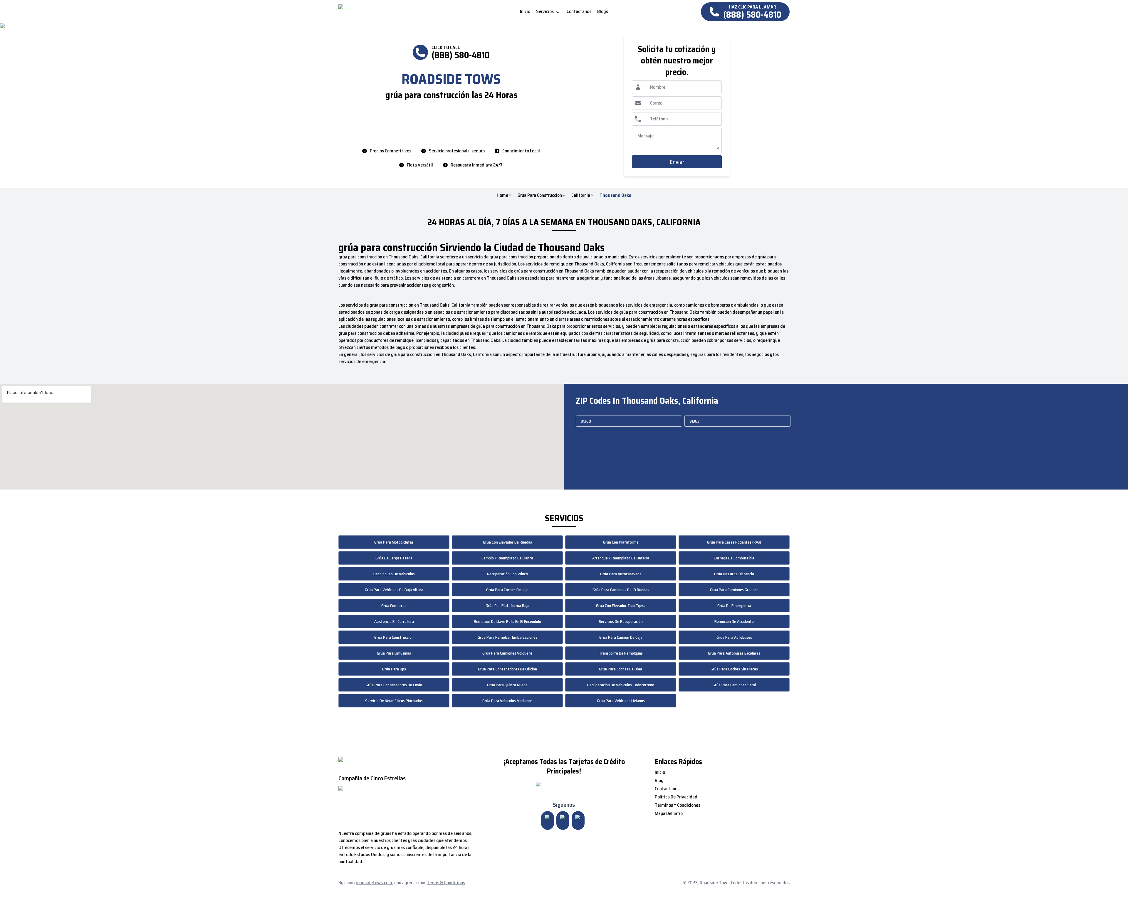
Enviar (676, 162)
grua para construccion (540, 195)
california (580, 195)
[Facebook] (578, 820)
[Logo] (387, 11)
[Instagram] (547, 820)
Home (502, 195)
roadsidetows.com (374, 882)
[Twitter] (562, 820)
